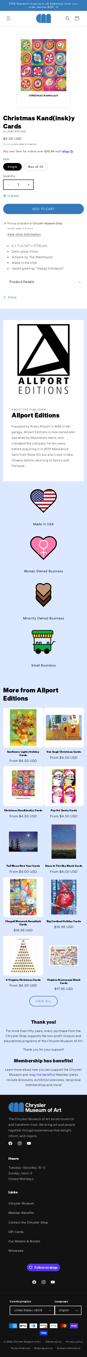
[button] (8, 18)
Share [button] (12, 297)
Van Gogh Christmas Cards (63, 751)
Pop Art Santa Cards (64, 810)
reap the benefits (42, 1074)
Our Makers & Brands (24, 1241)
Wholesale (15, 1250)
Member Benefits (21, 1212)
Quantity (9, 176)
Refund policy (54, 1341)
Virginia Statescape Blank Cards (64, 981)
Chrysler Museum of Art (27, 1341)
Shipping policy (43, 1348)
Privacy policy (74, 1341)
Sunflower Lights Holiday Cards (23, 753)
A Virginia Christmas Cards (23, 979)
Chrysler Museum (21, 1203)
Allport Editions (14, 131)
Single (12, 166)
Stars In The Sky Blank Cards (63, 865)
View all (43, 1001)
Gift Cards (16, 1232)
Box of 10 (35, 166)
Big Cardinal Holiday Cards (64, 921)
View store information (24, 234)
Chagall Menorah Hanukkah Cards (23, 923)
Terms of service (20, 1348)
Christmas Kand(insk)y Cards (23, 810)
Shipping (8, 144)
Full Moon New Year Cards (23, 865)
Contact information (68, 1348)
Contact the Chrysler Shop (28, 1222)
